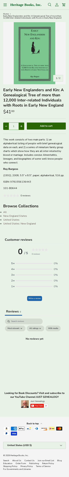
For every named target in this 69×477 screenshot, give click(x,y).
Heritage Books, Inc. (19, 455)
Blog (59, 460)
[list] (34, 53)
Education (7, 463)
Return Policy (48, 463)
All (5, 212)
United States (11, 220)
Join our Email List (46, 460)
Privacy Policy (27, 466)
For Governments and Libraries (17, 469)
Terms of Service (43, 466)
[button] (34, 263)
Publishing (34, 463)
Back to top (33, 423)
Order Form (21, 463)
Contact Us (29, 460)
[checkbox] (53, 328)
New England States (15, 216)
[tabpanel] (34, 346)
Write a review (34, 298)
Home (6, 14)
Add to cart (46, 125)
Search (6, 460)
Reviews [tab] (13, 311)
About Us (16, 460)
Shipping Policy (10, 466)
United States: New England (19, 223)
